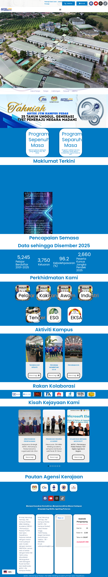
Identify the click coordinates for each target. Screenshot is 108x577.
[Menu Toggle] (60, 10)
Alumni (74, 91)
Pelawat (66, 91)
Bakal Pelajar (35, 91)
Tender (37, 317)
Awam (67, 295)
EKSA (76, 317)
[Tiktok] (105, 3)
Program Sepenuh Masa (39, 140)
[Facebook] (91, 3)
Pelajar (45, 91)
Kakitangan (56, 91)
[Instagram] (101, 3)
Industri (90, 295)
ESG (54, 317)
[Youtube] (96, 3)
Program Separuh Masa (72, 140)
